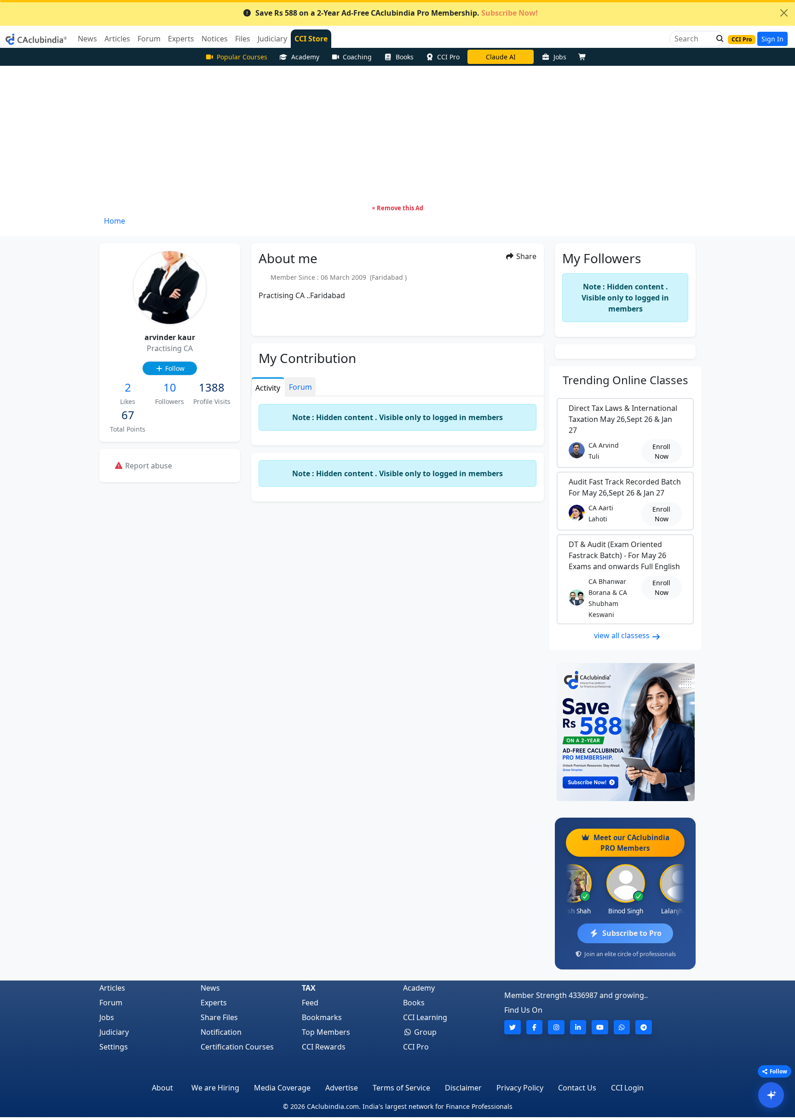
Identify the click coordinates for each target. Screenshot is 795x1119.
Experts (214, 1003)
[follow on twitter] (512, 1027)
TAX (309, 988)
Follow (173, 368)
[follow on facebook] (534, 1027)
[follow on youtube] (600, 1027)
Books (405, 56)
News (210, 988)
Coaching (357, 56)
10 (169, 387)
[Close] (784, 13)
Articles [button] (117, 39)
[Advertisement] (397, 134)
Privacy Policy (519, 1088)
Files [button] (242, 39)
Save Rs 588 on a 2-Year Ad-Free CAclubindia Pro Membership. (396, 13)
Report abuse (147, 466)
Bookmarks (322, 1017)
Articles (112, 988)
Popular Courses (242, 56)
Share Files (219, 1017)
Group (424, 1032)
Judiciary (114, 1032)
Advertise (341, 1088)
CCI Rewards (324, 1047)
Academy (305, 56)
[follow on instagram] (556, 1027)
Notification (221, 1032)
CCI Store (311, 39)
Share (525, 256)
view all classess (622, 635)
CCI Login (627, 1088)
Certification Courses (237, 1047)
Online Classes (625, 379)
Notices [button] (215, 39)
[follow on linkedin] (578, 1027)
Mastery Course (501, 56)
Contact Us (577, 1088)
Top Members (326, 1032)
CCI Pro (448, 56)
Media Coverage (282, 1088)
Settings (113, 1047)
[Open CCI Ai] (771, 1095)
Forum (110, 1003)
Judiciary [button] (272, 39)
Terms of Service (401, 1088)
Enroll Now (661, 451)
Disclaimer (463, 1088)
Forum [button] (149, 39)
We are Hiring (215, 1088)
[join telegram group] (643, 1027)
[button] (717, 38)
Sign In (772, 39)
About (162, 1088)
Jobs (559, 56)
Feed (310, 1003)
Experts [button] (181, 39)
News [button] (87, 39)
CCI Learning (425, 1017)
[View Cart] (584, 57)
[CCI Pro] (625, 732)
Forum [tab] (300, 387)
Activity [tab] (267, 388)
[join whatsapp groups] (622, 1027)
